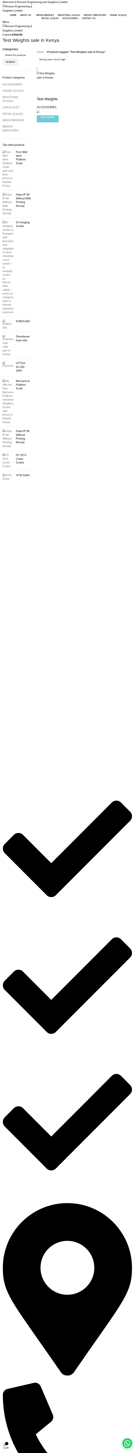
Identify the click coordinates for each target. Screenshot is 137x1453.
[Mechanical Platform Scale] (8, 401)
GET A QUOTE (47, 117)
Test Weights (47, 99)
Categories (10, 49)
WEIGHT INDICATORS (11, 128)
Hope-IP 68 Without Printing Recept (22, 437)
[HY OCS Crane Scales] (8, 460)
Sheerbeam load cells (23, 338)
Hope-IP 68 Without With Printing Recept (23, 200)
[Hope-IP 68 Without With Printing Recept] (8, 204)
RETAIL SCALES (13, 113)
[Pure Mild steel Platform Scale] (8, 169)
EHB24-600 (23, 321)
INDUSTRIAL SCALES (11, 99)
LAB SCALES (11, 107)
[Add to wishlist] (41, 92)
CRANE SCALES (13, 90)
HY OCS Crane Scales (21, 459)
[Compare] (41, 84)
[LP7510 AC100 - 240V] (8, 367)
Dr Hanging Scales (23, 224)
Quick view (50, 84)
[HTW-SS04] (8, 477)
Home (41, 52)
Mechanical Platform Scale (23, 385)
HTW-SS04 (23, 475)
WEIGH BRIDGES (13, 120)
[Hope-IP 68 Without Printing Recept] (8, 438)
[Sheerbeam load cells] (8, 345)
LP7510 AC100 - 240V (21, 367)
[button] (127, 1443)
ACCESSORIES (12, 84)
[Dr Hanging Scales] (8, 267)
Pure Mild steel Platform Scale (21, 158)
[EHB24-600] (8, 325)
